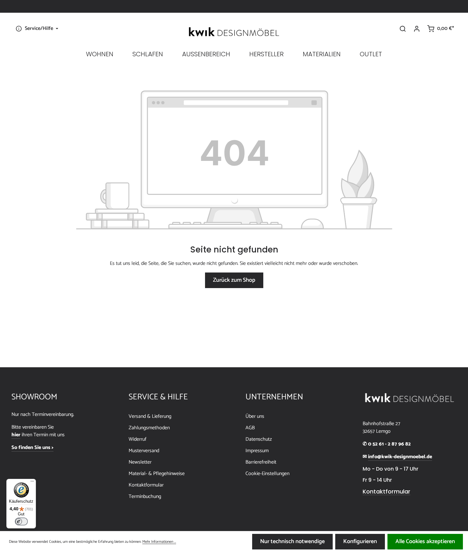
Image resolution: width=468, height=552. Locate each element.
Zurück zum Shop (234, 280)
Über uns (254, 416)
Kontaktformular (146, 485)
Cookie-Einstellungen (267, 473)
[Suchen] (402, 28)
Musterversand (144, 450)
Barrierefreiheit (260, 462)
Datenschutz (258, 439)
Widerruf (137, 439)
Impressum (257, 450)
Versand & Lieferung (150, 416)
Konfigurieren (360, 541)
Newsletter (140, 462)
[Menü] (32, 482)
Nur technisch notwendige (292, 541)
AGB (250, 428)
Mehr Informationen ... (159, 542)
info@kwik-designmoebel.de (400, 457)
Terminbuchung (145, 496)
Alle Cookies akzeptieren (425, 541)
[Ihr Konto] (416, 28)
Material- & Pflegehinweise (157, 473)
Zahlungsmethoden (149, 428)
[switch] (21, 521)
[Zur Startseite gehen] (234, 32)
